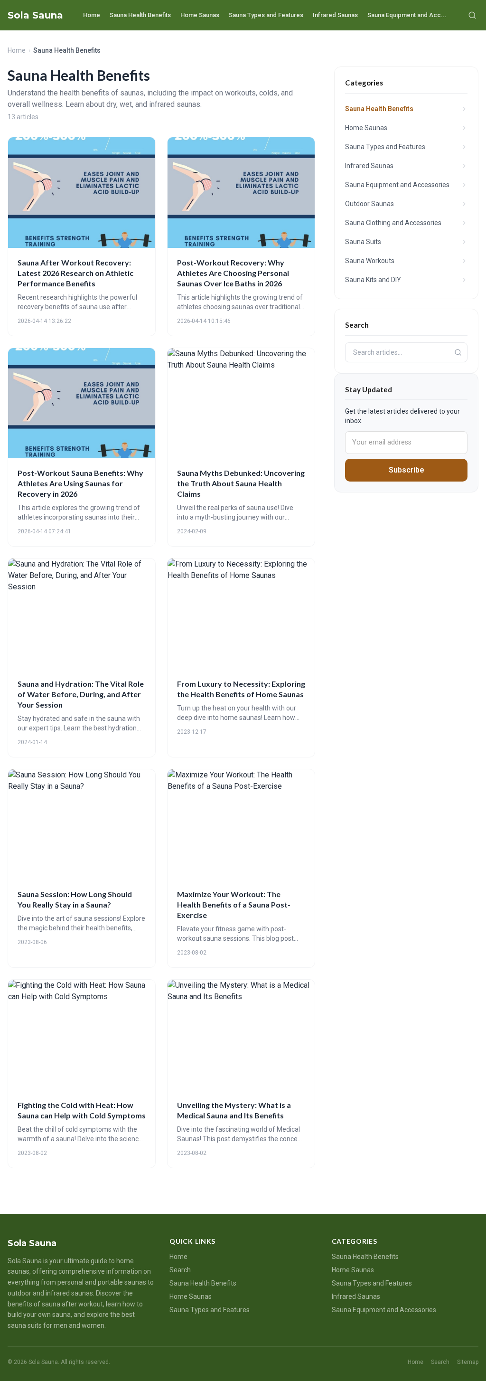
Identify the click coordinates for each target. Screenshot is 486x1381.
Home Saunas (199, 15)
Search (180, 1270)
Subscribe (406, 469)
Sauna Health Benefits (140, 15)
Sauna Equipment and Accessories (384, 1310)
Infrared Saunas (335, 15)
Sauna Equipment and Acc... (407, 15)
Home (91, 15)
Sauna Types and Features (266, 15)
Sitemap (467, 1362)
